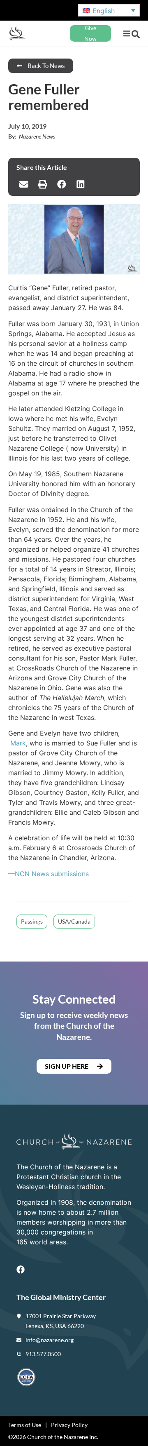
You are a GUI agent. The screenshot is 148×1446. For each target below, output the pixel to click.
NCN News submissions (52, 874)
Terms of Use (24, 1424)
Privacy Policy (69, 1424)
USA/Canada (74, 921)
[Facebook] (20, 1269)
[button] (126, 33)
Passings (32, 921)
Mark (18, 743)
